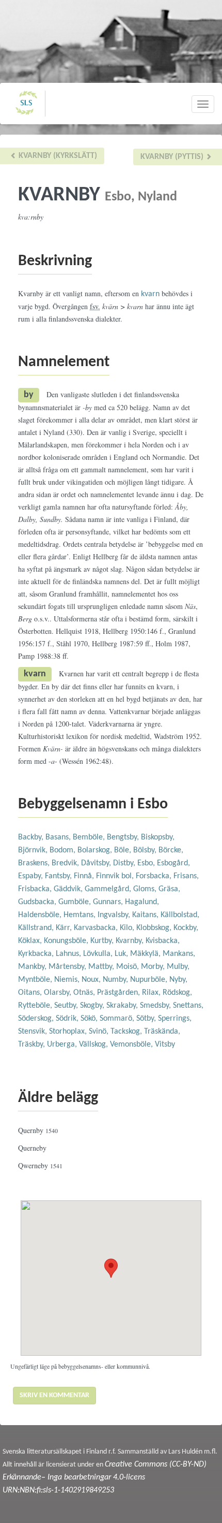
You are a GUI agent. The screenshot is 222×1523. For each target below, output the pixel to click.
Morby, (154, 967)
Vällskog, (94, 1044)
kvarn (150, 294)
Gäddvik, (69, 889)
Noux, (92, 980)
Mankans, (179, 954)
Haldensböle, (41, 915)
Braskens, (35, 863)
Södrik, (68, 1018)
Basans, (59, 837)
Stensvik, (33, 1031)
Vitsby (165, 1044)
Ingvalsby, (115, 915)
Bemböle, (90, 837)
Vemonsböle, (132, 1044)
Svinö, (99, 1031)
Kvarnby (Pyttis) (172, 157)
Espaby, (31, 876)
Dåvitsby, (97, 863)
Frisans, (186, 876)
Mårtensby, (68, 967)
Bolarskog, (95, 850)
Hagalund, (142, 902)
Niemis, (68, 980)
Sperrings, (175, 1018)
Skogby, (93, 1006)
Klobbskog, (154, 928)
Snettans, (188, 1006)
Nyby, (178, 980)
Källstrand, (37, 928)
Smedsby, (156, 1006)
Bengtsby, (124, 837)
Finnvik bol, (116, 876)
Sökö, (90, 1018)
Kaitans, (146, 915)
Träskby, (32, 1044)
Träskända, (162, 1031)
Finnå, (85, 876)
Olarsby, (58, 993)
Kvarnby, (131, 941)
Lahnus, (69, 954)
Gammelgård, (109, 889)
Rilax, (152, 993)
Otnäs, (85, 993)
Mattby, (102, 967)
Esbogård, (173, 863)
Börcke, (170, 850)
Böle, (123, 850)
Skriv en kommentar (54, 1395)
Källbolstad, (180, 915)
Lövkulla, (99, 954)
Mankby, (33, 967)
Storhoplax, (69, 1031)
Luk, (122, 954)
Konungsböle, (67, 941)
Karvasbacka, (97, 928)
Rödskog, (177, 993)
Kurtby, (103, 941)
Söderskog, (37, 1018)
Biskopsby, (158, 837)
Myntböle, (36, 980)
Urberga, (63, 1044)
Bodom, (63, 850)
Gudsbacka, (38, 902)
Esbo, (147, 863)
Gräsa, (169, 889)
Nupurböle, (149, 980)
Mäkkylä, (146, 954)
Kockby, (185, 928)
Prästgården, (119, 993)
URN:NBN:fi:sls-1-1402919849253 (58, 1490)
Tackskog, (127, 1031)
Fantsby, (59, 876)
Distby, (125, 863)
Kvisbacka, (163, 941)
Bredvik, (66, 863)
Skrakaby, (123, 1006)
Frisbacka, (36, 889)
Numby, (116, 980)
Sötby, (147, 1018)
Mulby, (178, 967)
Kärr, (65, 928)
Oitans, (31, 993)
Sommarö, (118, 1018)
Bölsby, (145, 850)
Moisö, (128, 967)
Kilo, (128, 928)
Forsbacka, (154, 876)
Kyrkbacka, (37, 954)
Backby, (31, 837)
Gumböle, (75, 902)
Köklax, (31, 941)
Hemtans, (81, 915)
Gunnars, (109, 902)
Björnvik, (34, 850)
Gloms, (145, 889)
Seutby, (67, 1006)
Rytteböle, (36, 1006)
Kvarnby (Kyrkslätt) (57, 156)
